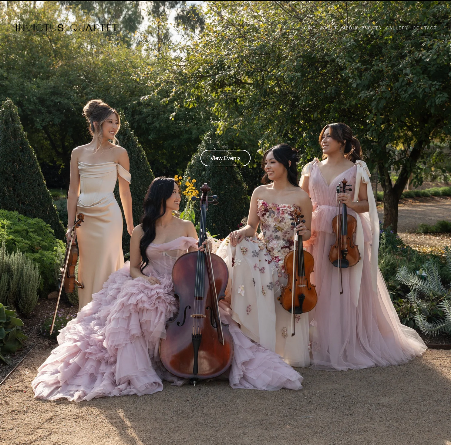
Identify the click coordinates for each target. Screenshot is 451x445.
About (328, 27)
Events (372, 27)
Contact (425, 27)
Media (349, 27)
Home (308, 27)
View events (225, 158)
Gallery (397, 27)
